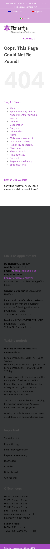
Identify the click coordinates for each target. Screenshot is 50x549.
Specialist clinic (18, 164)
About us (14, 108)
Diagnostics (16, 128)
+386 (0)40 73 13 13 (36, 3)
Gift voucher (16, 131)
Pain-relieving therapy (21, 144)
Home (13, 134)
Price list (14, 158)
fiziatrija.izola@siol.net (26, 6)
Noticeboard (11, 472)
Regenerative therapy (21, 161)
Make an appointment (21, 138)
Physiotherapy (17, 154)
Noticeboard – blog (20, 141)
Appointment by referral (22, 111)
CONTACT (29, 38)
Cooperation (16, 124)
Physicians (15, 148)
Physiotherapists (19, 151)
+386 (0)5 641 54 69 (14, 3)
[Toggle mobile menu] (45, 24)
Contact (14, 121)
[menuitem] (15, 11)
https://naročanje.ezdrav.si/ (18, 277)
